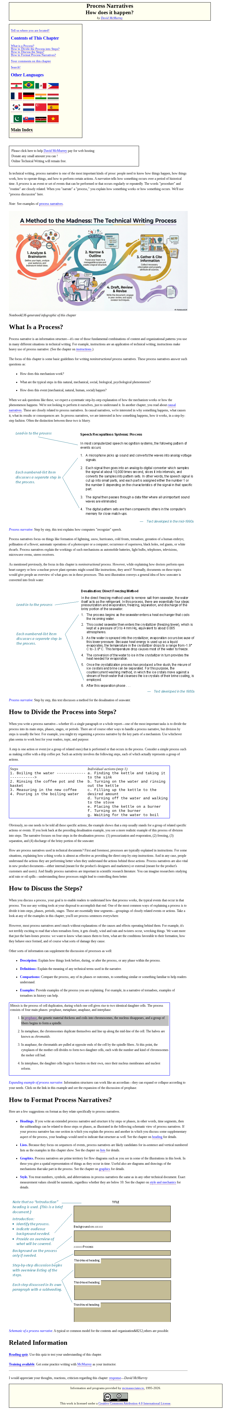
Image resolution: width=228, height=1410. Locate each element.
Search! (16, 67)
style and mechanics (163, 1182)
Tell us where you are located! (30, 30)
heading (157, 1137)
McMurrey (84, 1364)
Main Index (22, 129)
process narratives (51, 204)
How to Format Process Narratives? (33, 55)
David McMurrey (112, 18)
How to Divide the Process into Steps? (35, 48)
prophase (31, 1018)
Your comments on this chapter (31, 61)
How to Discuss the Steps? (27, 52)
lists (102, 1150)
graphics (104, 1169)
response (115, 1378)
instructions (83, 349)
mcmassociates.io (133, 1388)
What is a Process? (22, 45)
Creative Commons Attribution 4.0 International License (134, 1403)
